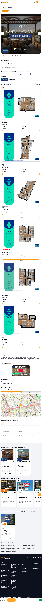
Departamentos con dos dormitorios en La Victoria (10, 548)
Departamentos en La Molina (4, 585)
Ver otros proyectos (12, 79)
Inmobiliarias (24, 568)
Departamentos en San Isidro (5, 576)
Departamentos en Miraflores (4, 566)
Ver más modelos (4, 350)
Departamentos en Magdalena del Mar (4, 578)
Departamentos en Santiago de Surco (14, 567)
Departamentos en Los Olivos (5, 582)
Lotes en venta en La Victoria (28, 548)
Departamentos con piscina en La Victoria (8, 551)
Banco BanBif (34, 565)
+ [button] (39, 412)
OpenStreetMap (35, 416)
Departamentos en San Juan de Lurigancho (15, 586)
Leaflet (31, 416)
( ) (36, 2)
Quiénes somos (24, 565)
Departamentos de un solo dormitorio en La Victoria (10, 546)
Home (23, 564)
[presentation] (2, 33)
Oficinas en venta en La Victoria (29, 545)
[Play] (13, 374)
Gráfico (7, 423)
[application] (21, 370)
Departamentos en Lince (5, 580)
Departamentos (7, 55)
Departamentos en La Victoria (14, 590)
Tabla (3, 423)
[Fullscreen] (28, 374)
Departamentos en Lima (5, 564)
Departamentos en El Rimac (14, 583)
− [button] (39, 414)
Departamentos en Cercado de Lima (14, 578)
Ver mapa (19, 63)
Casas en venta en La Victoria (28, 546)
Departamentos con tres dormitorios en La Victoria (10, 549)
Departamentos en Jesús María (5, 573)
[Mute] (27, 374)
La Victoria (12, 55)
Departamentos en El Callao (14, 588)
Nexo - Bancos (24, 571)
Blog (22, 572)
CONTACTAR (11, 599)
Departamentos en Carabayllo (14, 581)
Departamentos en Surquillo (14, 576)
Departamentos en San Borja (5, 569)
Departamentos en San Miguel (5, 571)
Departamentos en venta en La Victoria (8, 545)
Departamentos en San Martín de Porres (5, 587)
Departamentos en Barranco (14, 572)
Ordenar (37, 84)
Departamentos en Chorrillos (14, 570)
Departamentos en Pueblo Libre (15, 565)
